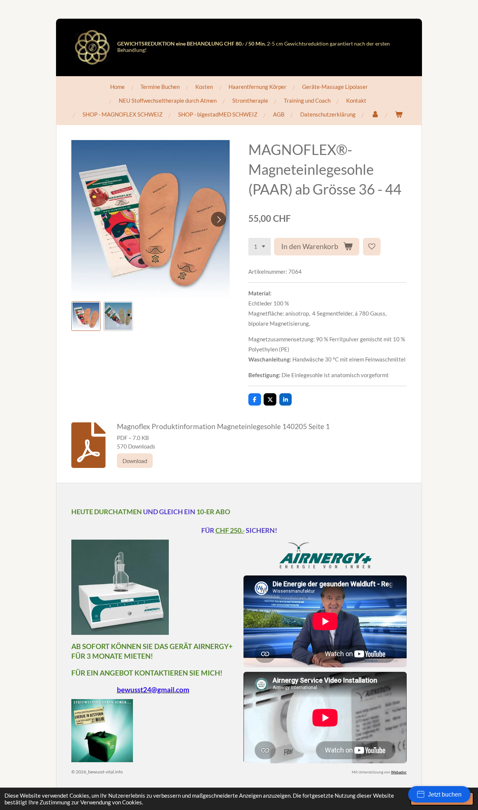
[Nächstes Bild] (218, 219)
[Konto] (375, 114)
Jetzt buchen (445, 794)
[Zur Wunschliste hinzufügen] (372, 246)
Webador (399, 772)
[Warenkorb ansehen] (398, 114)
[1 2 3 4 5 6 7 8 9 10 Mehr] (259, 246)
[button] (85, 315)
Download (134, 460)
